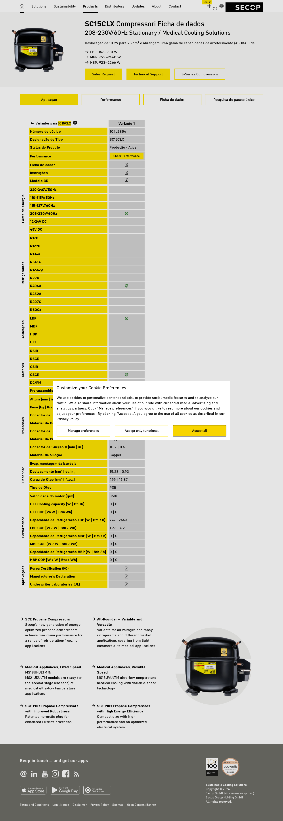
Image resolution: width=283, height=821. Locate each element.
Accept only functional (142, 430)
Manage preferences (83, 430)
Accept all (199, 430)
